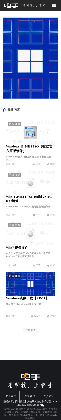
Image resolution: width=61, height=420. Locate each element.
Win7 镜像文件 (17, 247)
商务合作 (29, 396)
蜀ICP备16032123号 (37, 409)
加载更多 (30, 330)
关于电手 (10, 396)
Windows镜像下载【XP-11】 (27, 298)
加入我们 (49, 396)
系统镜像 (14, 124)
